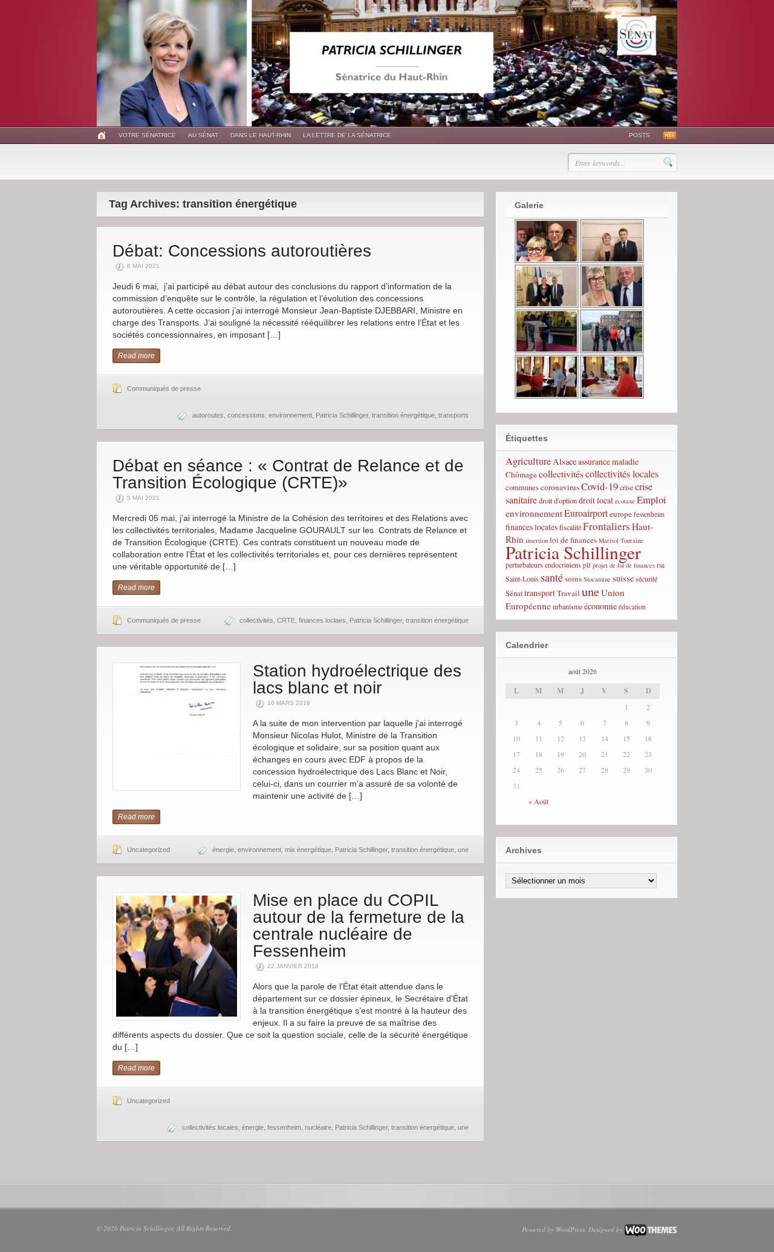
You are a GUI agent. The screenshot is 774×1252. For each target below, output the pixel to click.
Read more (136, 356)
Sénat (514, 593)
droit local (596, 500)
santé (552, 577)
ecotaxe (625, 501)
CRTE (286, 620)
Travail (568, 593)
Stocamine (597, 579)
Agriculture (528, 461)
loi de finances (573, 539)
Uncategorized (148, 849)
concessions (246, 415)
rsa (661, 564)
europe (621, 513)
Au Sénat (203, 135)
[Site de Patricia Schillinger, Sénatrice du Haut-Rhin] (387, 124)
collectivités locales (210, 1127)
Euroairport (586, 512)
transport (539, 592)
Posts (639, 135)
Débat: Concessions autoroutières (241, 250)
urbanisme (567, 606)
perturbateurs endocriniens (543, 564)
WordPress (570, 1229)
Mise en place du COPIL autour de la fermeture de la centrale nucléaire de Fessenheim (358, 925)
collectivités (256, 620)
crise (626, 487)
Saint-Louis (522, 578)
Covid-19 (599, 486)
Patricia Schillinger (342, 415)
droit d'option (558, 501)
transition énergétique (403, 415)
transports (453, 415)
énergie (223, 849)
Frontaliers (606, 526)
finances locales (532, 527)
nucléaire (318, 1127)
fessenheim (284, 1127)
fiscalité (570, 527)
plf (587, 564)
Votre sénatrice (147, 135)
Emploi (651, 499)
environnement (290, 415)
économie (600, 606)
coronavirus (560, 487)
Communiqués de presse (164, 388)
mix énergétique (308, 849)
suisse (623, 578)
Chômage (521, 474)
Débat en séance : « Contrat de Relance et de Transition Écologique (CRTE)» (288, 474)
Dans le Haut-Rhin (260, 135)
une (463, 849)
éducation (632, 606)
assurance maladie (608, 461)
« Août (538, 801)
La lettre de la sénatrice (347, 135)
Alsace (564, 461)
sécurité (646, 578)
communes (522, 487)
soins (573, 578)
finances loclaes (322, 620)
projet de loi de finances (624, 565)
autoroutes (208, 415)
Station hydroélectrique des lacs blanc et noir (357, 679)
